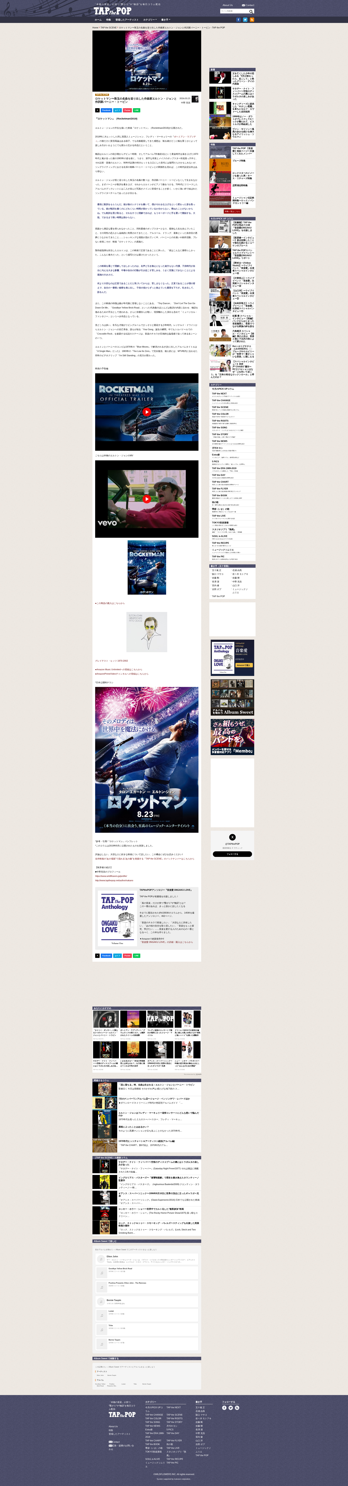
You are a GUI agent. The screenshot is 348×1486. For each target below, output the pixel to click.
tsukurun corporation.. (182, 1479)
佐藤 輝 (236, 578)
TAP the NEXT (226, 394)
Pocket (127, 110)
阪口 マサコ (217, 574)
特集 (108, 19)
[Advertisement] (146, 983)
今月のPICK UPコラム (223, 389)
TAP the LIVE (223, 517)
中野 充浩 (185, 103)
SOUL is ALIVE (222, 537)
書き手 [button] (164, 19)
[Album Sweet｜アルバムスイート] (232, 697)
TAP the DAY (223, 476)
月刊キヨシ (224, 449)
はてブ (117, 110)
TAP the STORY (223, 435)
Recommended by (189, 1074)
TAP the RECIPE (221, 544)
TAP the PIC (225, 557)
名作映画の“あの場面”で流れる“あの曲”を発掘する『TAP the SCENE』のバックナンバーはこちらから (144, 859)
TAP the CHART (225, 483)
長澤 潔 (215, 581)
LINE (137, 110)
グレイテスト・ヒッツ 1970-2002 (111, 661)
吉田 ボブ (216, 589)
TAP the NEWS (228, 442)
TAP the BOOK (227, 496)
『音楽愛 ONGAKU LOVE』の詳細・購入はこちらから (166, 942)
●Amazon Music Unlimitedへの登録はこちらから (118, 669)
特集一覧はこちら (232, 211)
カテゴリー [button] (149, 19)
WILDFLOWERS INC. (165, 1474)
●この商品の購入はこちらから (110, 603)
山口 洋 (236, 585)
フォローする (232, 854)
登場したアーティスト (127, 19)
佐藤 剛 (215, 578)
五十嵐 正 (216, 570)
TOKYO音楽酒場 (224, 523)
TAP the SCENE (109, 27)
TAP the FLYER (226, 490)
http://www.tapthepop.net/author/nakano (114, 880)
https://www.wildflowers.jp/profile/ (111, 876)
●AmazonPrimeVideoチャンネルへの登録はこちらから (122, 674)
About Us (228, 5)
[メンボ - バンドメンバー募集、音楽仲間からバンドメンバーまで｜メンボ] (232, 737)
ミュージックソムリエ (226, 551)
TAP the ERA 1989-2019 (225, 469)
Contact (250, 5)
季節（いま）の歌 (224, 510)
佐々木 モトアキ (240, 574)
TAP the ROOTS (224, 422)
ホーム (98, 19)
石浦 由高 (237, 570)
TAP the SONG (227, 428)
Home (95, 27)
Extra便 (225, 456)
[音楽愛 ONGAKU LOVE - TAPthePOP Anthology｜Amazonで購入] (232, 658)
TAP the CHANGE (225, 401)
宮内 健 (215, 585)
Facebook (106, 110)
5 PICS (229, 462)
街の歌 (225, 503)
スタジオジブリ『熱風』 (227, 530)
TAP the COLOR (223, 415)
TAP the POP (218, 596)
